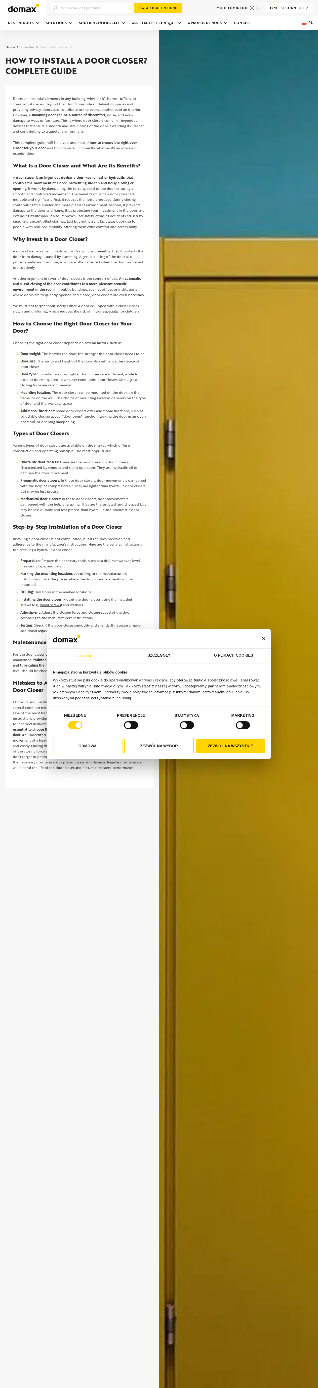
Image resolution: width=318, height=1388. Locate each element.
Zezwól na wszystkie (230, 746)
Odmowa (88, 746)
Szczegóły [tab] (159, 655)
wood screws (50, 604)
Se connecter (294, 7)
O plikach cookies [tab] (233, 655)
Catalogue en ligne (158, 7)
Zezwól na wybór (159, 746)
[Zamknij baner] (263, 638)
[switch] (131, 725)
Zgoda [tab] (84, 656)
